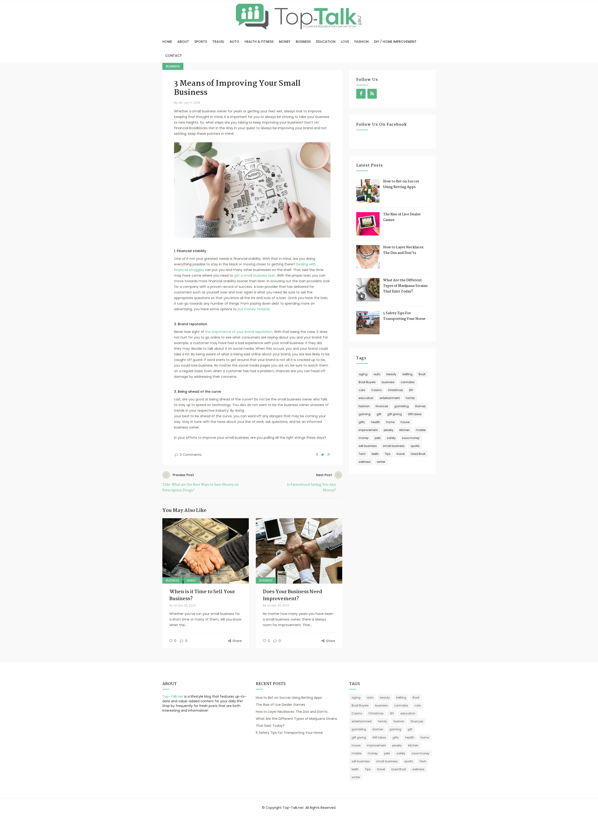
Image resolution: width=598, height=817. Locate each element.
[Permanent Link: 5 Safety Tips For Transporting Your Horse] (368, 322)
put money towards (254, 309)
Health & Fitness (259, 41)
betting (407, 374)
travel (401, 454)
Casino (376, 390)
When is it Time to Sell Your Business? (202, 595)
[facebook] (317, 455)
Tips (388, 454)
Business (303, 41)
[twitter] (322, 455)
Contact (173, 55)
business (388, 382)
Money (284, 41)
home (390, 422)
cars (362, 390)
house (405, 422)
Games (420, 406)
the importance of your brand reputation (238, 331)
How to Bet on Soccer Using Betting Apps (401, 184)
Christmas (395, 390)
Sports (200, 41)
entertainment (390, 398)
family (410, 398)
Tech (362, 454)
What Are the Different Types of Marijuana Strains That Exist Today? (405, 286)
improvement (368, 430)
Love (345, 41)
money (364, 438)
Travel (218, 41)
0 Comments (190, 454)
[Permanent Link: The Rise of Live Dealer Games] (368, 223)
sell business (368, 446)
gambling (401, 406)
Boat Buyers (367, 382)
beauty (391, 374)
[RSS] (372, 94)
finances (382, 406)
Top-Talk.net (172, 696)
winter (381, 462)
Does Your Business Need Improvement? (292, 595)
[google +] (329, 455)
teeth (375, 454)
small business (394, 446)
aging (363, 374)
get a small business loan (254, 275)
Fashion (361, 41)
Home (167, 41)
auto (377, 374)
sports (415, 446)
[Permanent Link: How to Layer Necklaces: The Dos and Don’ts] (368, 256)
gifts (362, 422)
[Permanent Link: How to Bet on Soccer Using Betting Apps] (368, 191)
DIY (411, 390)
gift (379, 414)
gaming (364, 414)
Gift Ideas (415, 414)
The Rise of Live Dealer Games (280, 704)
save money (411, 438)
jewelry (388, 430)
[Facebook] (361, 94)
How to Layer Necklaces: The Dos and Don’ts (403, 250)
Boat (422, 374)
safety (391, 438)
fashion (364, 406)
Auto (234, 41)
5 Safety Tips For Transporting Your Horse (404, 316)
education (366, 398)
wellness (365, 462)
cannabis (408, 382)
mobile (421, 430)
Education (325, 41)
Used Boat (418, 454)
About (183, 41)
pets (378, 438)
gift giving (394, 414)
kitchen (404, 430)
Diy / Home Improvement (395, 41)
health (375, 422)
